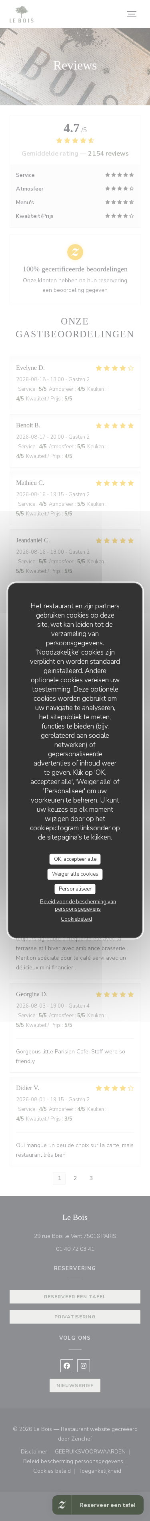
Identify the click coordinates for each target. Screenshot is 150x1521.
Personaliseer (75, 888)
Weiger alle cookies (75, 874)
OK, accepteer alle (75, 858)
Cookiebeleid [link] (76, 919)
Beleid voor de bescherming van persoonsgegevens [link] (78, 905)
